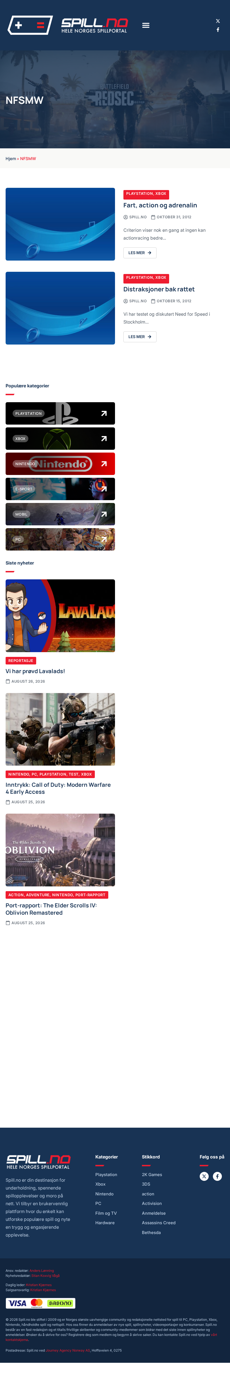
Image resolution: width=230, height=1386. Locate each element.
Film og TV (106, 1213)
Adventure (38, 894)
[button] (146, 25)
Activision (152, 1203)
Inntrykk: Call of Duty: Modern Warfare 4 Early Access (58, 788)
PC (34, 774)
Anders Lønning (41, 1270)
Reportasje (20, 660)
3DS (146, 1184)
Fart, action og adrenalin (160, 204)
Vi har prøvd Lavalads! (35, 670)
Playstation (139, 193)
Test (74, 774)
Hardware (105, 1223)
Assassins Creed (159, 1223)
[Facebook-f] (218, 29)
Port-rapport (90, 894)
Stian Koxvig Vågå (45, 1275)
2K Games (152, 1174)
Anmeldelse (154, 1213)
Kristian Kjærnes (39, 1284)
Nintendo (18, 774)
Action (16, 894)
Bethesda (151, 1232)
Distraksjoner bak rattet (159, 288)
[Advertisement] (60, 974)
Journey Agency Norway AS (68, 1350)
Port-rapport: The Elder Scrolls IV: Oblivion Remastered (51, 908)
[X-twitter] (218, 21)
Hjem (11, 158)
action (148, 1194)
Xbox (160, 193)
